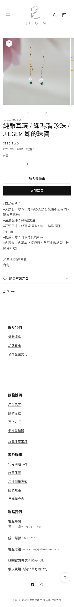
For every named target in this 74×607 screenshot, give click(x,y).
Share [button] (11, 291)
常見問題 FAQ (17, 464)
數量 (6, 155)
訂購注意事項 (18, 442)
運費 (30, 149)
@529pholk (36, 560)
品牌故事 (14, 345)
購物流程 (14, 413)
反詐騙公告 (16, 499)
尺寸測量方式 (18, 481)
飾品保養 (14, 473)
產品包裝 (14, 404)
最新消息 (14, 337)
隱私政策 (14, 490)
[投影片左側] (27, 112)
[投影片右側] (46, 112)
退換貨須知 (16, 431)
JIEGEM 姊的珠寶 (30, 600)
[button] (8, 15)
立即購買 (37, 191)
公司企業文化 (18, 354)
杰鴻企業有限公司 (34, 569)
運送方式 (14, 422)
